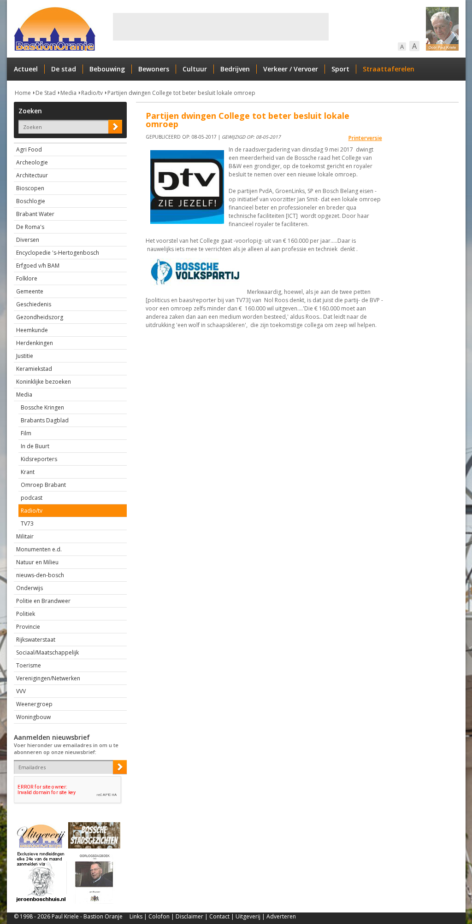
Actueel (26, 68)
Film (26, 433)
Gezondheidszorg (39, 317)
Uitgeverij (248, 916)
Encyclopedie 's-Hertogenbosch (57, 253)
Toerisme (28, 665)
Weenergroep (34, 704)
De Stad (45, 93)
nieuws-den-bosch (40, 575)
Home (23, 93)
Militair (25, 536)
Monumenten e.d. (39, 549)
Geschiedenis (33, 304)
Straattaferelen (388, 68)
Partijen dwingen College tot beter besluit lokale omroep (181, 93)
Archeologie (32, 162)
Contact (219, 916)
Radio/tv (92, 93)
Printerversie (365, 138)
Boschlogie (30, 201)
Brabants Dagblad (45, 420)
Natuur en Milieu (37, 562)
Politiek (25, 614)
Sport (340, 68)
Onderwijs (29, 588)
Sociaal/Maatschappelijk (47, 652)
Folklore (26, 278)
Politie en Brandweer (43, 601)
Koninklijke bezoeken (43, 382)
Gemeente (29, 291)
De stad (63, 68)
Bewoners (153, 68)
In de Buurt (35, 446)
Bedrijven (235, 68)
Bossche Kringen (42, 407)
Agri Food (29, 149)
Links (136, 916)
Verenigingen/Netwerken (48, 678)
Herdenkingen (34, 343)
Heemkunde (32, 330)
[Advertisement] (221, 27)
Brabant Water (35, 214)
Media (68, 93)
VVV (21, 691)
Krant (28, 472)
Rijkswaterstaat (35, 639)
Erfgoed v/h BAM (37, 265)
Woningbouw (33, 717)
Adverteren (281, 916)
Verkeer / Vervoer (290, 68)
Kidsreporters (39, 459)
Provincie (28, 627)
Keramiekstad (34, 369)
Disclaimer (189, 916)
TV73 (27, 523)
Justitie (24, 356)
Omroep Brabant (43, 485)
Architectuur (32, 175)
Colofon (159, 916)
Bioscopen (30, 188)
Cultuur (195, 68)
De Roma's (30, 227)
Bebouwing (107, 68)
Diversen (27, 240)
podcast (31, 498)
